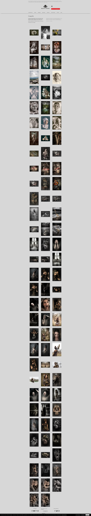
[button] (52, 6)
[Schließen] (90, 514)
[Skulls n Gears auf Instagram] (59, 511)
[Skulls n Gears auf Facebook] (55, 511)
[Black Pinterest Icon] (36, 511)
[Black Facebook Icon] (32, 511)
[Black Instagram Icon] (38, 511)
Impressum (43, 513)
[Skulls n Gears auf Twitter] (57, 511)
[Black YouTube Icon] (34, 511)
